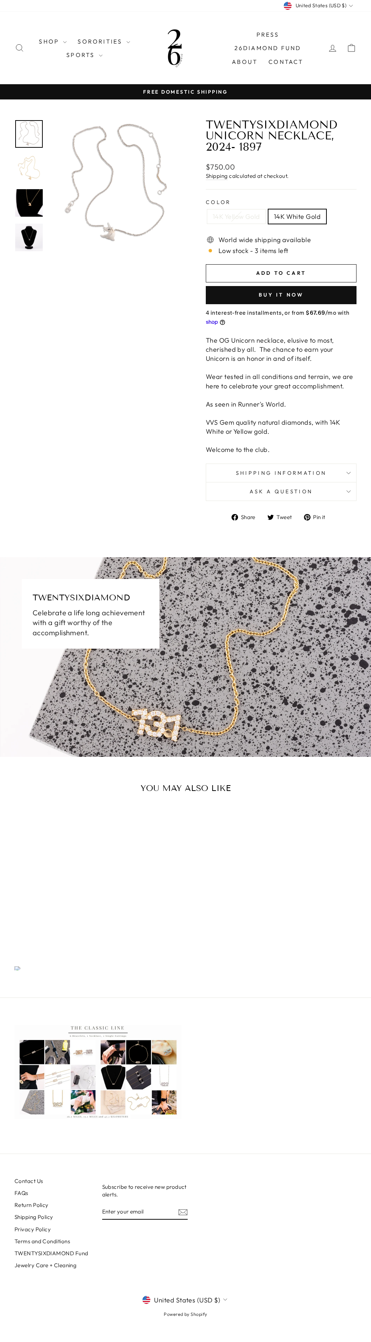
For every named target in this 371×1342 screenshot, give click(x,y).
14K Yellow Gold (236, 216)
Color (218, 202)
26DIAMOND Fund (267, 48)
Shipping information (281, 473)
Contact (285, 61)
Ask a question (281, 491)
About (245, 61)
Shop (50, 41)
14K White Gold (297, 216)
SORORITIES (101, 41)
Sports (81, 54)
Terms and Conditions (42, 1241)
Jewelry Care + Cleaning (45, 1265)
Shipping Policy (33, 1216)
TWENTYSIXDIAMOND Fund (51, 1253)
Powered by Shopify (185, 1314)
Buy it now (281, 294)
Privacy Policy (32, 1229)
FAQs (21, 1193)
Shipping (217, 175)
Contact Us (28, 1181)
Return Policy (31, 1205)
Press (268, 34)
